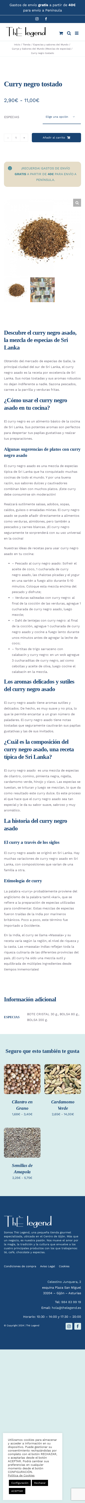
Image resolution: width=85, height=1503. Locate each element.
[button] (77, 203)
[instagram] (69, 1326)
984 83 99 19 (71, 1302)
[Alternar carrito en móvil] (61, 33)
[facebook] (77, 1326)
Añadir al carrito (54, 137)
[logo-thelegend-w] (27, 1217)
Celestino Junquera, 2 (64, 1282)
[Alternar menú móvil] (77, 33)
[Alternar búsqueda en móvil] (69, 33)
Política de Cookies (21, 1475)
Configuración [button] (19, 1482)
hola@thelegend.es (66, 1308)
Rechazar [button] (40, 1482)
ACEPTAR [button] (17, 1491)
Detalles (15, 1085)
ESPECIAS (11, 117)
